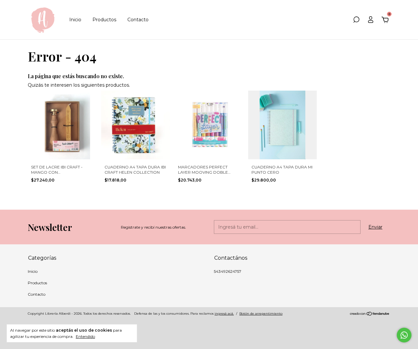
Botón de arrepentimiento (260, 313)
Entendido (85, 336)
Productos (104, 20)
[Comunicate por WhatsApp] (404, 335)
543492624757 (227, 271)
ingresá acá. (224, 313)
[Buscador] (356, 20)
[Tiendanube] (369, 314)
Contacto (138, 20)
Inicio (75, 20)
